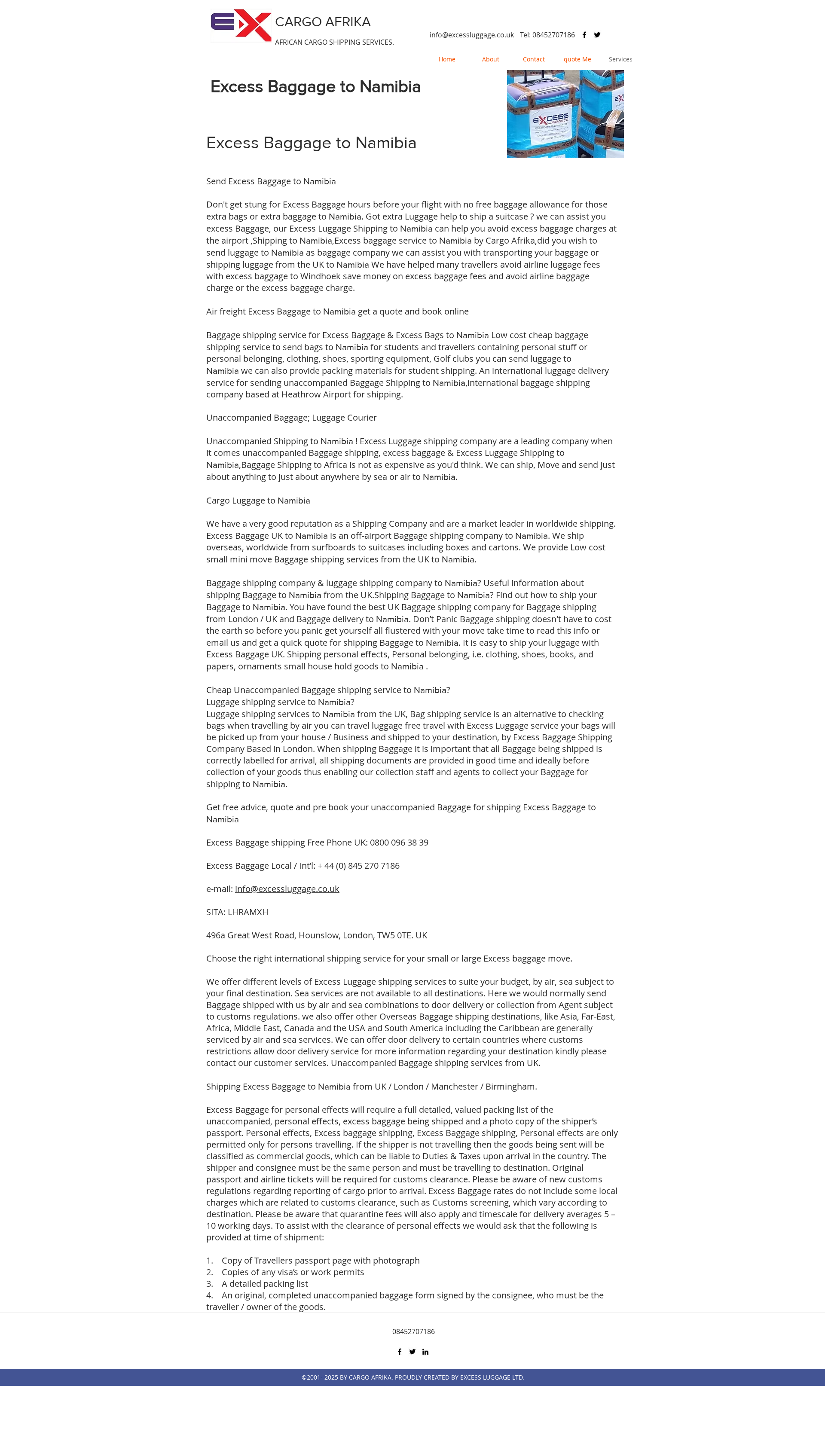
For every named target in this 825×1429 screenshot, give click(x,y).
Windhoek (320, 276)
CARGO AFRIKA (323, 21)
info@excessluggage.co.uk (472, 35)
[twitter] (597, 35)
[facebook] (584, 35)
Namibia (390, 85)
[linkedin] (425, 1351)
